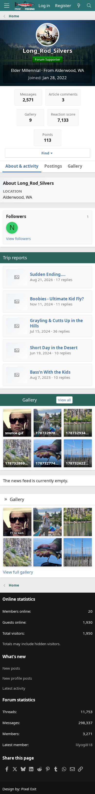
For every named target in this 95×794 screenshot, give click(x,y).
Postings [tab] (53, 166)
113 (47, 140)
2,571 (28, 100)
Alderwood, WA (69, 70)
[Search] (89, 5)
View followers (18, 238)
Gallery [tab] (75, 166)
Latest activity (13, 688)
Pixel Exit (28, 788)
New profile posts (17, 678)
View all (64, 399)
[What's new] (79, 5)
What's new (14, 656)
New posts (11, 668)
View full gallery (18, 572)
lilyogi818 (84, 744)
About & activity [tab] (21, 166)
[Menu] (6, 5)
